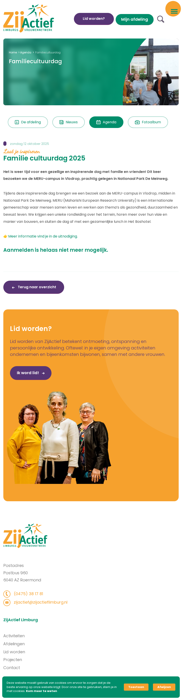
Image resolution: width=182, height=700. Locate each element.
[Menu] (174, 11)
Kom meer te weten (41, 691)
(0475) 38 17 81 (28, 594)
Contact (11, 667)
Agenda (25, 52)
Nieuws (72, 122)
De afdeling (31, 122)
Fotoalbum (151, 122)
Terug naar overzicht (36, 287)
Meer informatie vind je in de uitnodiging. (43, 236)
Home (13, 52)
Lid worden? (94, 18)
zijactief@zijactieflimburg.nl (40, 602)
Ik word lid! (28, 372)
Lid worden (14, 652)
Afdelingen (14, 644)
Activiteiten (14, 636)
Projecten (12, 659)
